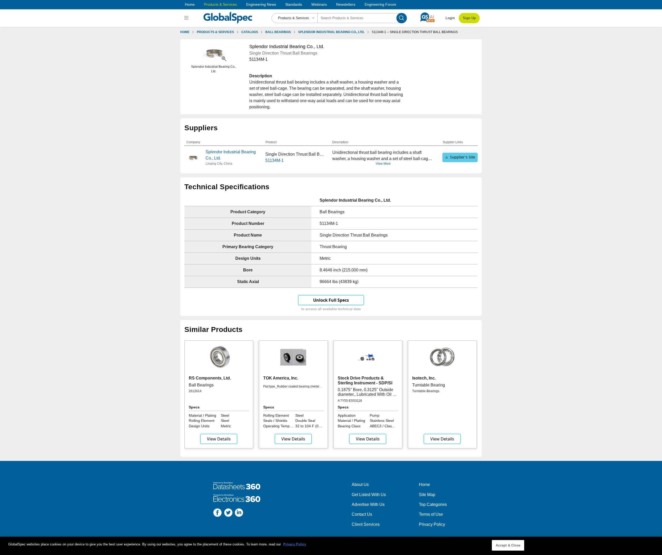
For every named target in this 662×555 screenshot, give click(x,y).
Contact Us (362, 514)
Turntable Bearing (428, 385)
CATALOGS (249, 32)
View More (383, 163)
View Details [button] (219, 439)
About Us (360, 484)
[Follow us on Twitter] (228, 513)
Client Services (366, 524)
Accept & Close (508, 545)
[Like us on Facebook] (217, 513)
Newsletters (345, 4)
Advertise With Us (368, 504)
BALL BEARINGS (278, 32)
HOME (185, 32)
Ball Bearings (201, 385)
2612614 (195, 391)
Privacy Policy (432, 524)
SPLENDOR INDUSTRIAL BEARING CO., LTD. (331, 32)
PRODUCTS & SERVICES (215, 32)
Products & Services (220, 4)
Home (190, 4)
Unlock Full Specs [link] (331, 300)
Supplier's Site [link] (462, 157)
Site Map (427, 494)
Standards (293, 4)
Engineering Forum (380, 4)
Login (450, 18)
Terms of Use (431, 514)
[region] (331, 546)
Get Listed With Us (369, 494)
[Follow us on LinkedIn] (239, 513)
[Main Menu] (187, 18)
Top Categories (433, 504)
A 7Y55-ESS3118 (350, 400)
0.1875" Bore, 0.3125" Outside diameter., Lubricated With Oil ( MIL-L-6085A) (366, 394)
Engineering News (261, 4)
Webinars (319, 4)
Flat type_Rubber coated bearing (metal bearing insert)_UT (291, 388)
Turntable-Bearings (425, 391)
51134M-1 (274, 160)
